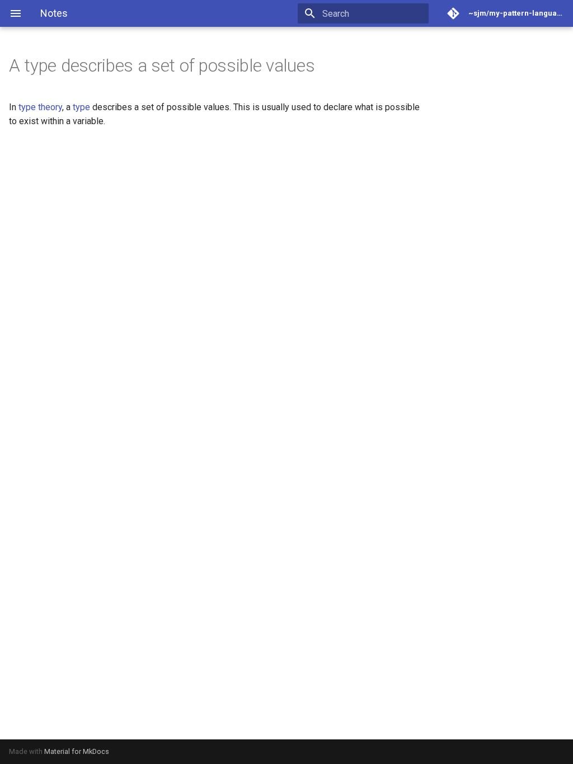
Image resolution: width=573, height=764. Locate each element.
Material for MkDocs (76, 751)
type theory (40, 107)
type (81, 107)
